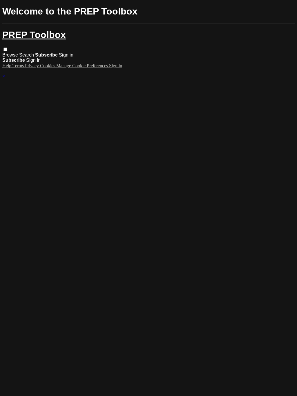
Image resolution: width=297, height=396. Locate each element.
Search (27, 54)
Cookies (48, 65)
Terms (18, 65)
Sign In (33, 60)
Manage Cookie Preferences (82, 65)
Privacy (32, 65)
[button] (5, 49)
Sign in (66, 54)
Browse (10, 54)
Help (7, 65)
